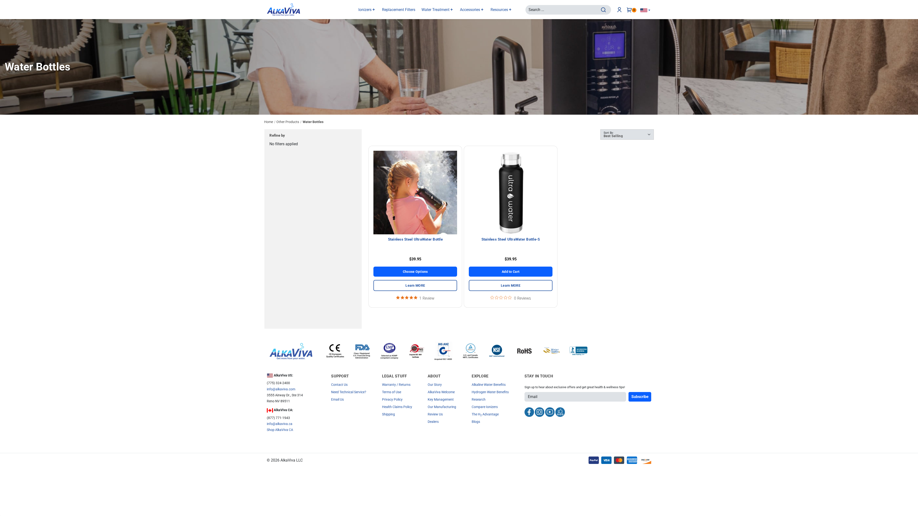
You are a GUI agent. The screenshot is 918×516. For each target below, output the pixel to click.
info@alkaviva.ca (279, 424)
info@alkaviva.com (281, 389)
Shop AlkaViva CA (280, 430)
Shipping (388, 414)
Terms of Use (391, 392)
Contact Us (339, 385)
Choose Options (415, 272)
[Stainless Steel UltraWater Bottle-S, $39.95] (510, 192)
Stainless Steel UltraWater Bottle (415, 239)
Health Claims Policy (397, 407)
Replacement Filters (398, 9)
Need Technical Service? (348, 392)
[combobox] (564, 9)
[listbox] (627, 134)
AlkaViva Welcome (441, 392)
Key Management (441, 399)
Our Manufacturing (442, 407)
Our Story (435, 385)
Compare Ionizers (485, 407)
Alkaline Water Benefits (489, 385)
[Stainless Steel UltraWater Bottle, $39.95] (415, 192)
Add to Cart (510, 272)
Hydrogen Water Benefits (490, 392)
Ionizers (365, 9)
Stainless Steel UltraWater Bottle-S (510, 239)
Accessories (470, 9)
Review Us (435, 414)
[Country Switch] (645, 10)
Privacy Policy (392, 399)
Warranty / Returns (396, 385)
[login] (620, 10)
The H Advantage (485, 414)
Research (479, 399)
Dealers (433, 422)
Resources (500, 9)
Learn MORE (415, 285)
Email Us (337, 399)
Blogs (476, 422)
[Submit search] (603, 9)
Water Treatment (435, 9)
